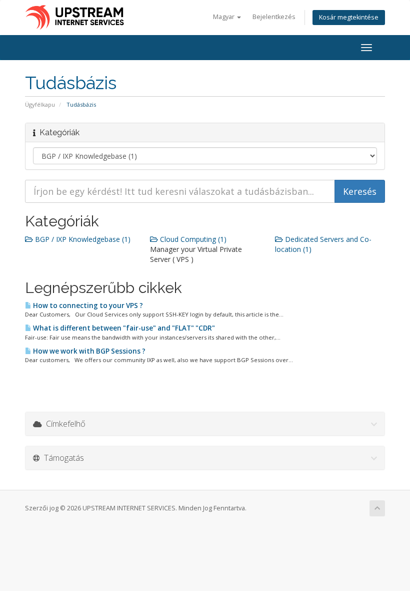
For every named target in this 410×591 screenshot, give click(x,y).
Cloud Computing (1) (192, 239)
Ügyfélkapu (40, 104)
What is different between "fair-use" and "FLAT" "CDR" (123, 328)
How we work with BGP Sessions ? (89, 351)
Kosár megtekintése (348, 17)
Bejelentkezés (274, 17)
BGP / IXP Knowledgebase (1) (81, 239)
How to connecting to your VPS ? (87, 305)
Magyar (224, 17)
